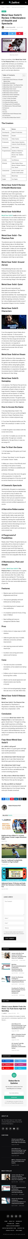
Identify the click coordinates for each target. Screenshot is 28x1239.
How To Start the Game (10, 98)
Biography (19, 1221)
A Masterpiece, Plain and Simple (12, 106)
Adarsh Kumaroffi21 (10, 27)
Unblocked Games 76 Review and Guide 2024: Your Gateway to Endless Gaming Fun (14, 885)
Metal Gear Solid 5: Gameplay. (11, 94)
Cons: (5, 111)
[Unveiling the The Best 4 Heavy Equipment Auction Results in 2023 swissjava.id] (6, 990)
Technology (10, 1223)
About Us (11, 1221)
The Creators (6, 77)
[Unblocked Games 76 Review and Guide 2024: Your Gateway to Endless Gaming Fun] (14, 874)
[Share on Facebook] (5, 33)
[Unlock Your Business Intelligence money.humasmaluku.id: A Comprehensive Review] (6, 979)
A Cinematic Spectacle (10, 100)
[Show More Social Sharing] (24, 33)
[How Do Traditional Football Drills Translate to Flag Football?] (14, 851)
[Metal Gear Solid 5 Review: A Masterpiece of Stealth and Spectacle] (14, 45)
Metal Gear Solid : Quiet (10, 89)
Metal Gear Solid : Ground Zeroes (12, 87)
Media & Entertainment (13, 1225)
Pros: (5, 110)
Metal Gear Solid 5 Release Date (12, 113)
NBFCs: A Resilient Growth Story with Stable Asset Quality (19, 1036)
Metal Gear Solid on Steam (11, 92)
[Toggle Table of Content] (23, 75)
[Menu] (3, 2)
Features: (6, 108)
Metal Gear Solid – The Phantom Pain (13, 85)
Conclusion (7, 115)
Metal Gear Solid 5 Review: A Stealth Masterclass (13, 80)
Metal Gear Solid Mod (9, 83)
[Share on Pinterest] (19, 33)
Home (6, 1221)
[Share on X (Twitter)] (12, 33)
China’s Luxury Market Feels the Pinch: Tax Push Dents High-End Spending (14, 1009)
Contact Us (20, 1228)
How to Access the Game (10, 96)
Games (4, 11)
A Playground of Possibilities (12, 104)
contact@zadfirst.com (9, 1228)
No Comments (6, 29)
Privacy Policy (14, 1103)
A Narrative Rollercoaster (11, 102)
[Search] (25, 2)
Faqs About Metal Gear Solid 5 (12, 117)
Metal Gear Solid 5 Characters (11, 90)
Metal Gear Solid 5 (7, 215)
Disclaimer (19, 1230)
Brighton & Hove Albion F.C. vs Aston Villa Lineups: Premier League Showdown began (14, 837)
